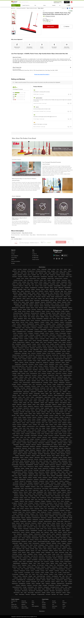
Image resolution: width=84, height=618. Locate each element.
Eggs (33, 604)
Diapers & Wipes (25, 607)
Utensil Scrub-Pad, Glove (52, 234)
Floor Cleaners (14, 606)
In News (13, 253)
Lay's (63, 607)
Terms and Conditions (15, 261)
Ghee (33, 601)
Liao (43, 10)
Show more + (42, 611)
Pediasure (64, 602)
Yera (53, 604)
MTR (63, 601)
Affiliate (12, 259)
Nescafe (54, 601)
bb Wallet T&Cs (35, 257)
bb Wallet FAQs (35, 255)
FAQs (33, 252)
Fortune (64, 606)
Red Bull (43, 602)
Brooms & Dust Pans (15, 234)
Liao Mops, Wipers (18, 239)
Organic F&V (13, 604)
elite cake (54, 602)
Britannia (44, 606)
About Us (13, 252)
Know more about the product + (42, 74)
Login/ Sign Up (67, 2)
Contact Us (34, 253)
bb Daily (13, 263)
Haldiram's (44, 607)
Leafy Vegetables (35, 606)
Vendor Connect (35, 259)
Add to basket (50, 26)
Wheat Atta (24, 601)
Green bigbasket (14, 255)
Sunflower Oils (14, 601)
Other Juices (24, 606)
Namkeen (23, 604)
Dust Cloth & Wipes (25, 234)
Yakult (63, 604)
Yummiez (44, 604)
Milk (12, 602)
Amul (43, 601)
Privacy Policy (14, 257)
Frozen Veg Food (14, 607)
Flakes (33, 602)
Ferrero (53, 607)
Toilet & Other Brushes (42, 234)
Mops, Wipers (33, 234)
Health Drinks (24, 602)
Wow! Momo (54, 606)
